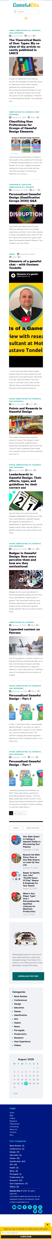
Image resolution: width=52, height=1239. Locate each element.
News (17, 1027)
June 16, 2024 (17, 36)
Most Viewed (33, 828)
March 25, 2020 (18, 404)
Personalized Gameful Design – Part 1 (25, 763)
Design (12, 399)
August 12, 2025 (30, 889)
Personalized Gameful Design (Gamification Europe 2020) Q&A (25, 197)
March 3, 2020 (18, 470)
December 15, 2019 (19, 691)
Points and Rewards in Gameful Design (25, 410)
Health (17, 1023)
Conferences (15, 184)
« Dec (15, 1093)
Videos (12, 254)
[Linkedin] (35, 1211)
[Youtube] (19, 1207)
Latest (16, 828)
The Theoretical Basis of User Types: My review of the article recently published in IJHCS (25, 47)
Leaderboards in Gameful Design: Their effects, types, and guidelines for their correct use (25, 481)
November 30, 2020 (20, 190)
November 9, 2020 (27, 254)
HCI (29, 30)
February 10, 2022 (19, 117)
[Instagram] (40, 1207)
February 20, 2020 (19, 549)
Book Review (20, 996)
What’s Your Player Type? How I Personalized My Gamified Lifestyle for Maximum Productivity (31, 903)
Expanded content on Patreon (24, 631)
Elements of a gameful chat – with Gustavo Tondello (25, 264)
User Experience (16, 33)
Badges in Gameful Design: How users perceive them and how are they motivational (22, 560)
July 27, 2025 (28, 914)
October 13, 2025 (30, 868)
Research (36, 30)
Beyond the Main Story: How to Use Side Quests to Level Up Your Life (31, 860)
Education (26, 184)
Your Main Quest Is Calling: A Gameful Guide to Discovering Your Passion (32, 842)
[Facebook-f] (25, 1207)
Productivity (20, 1034)
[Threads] (35, 1207)
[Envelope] (14, 1207)
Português (19, 1030)
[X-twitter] (30, 1207)
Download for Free (28, 976)
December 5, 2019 (19, 757)
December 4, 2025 (31, 850)
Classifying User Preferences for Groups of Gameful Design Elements (23, 126)
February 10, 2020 (19, 625)
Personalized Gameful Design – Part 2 (25, 697)
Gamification (21, 30)
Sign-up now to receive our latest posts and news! (26, 1229)
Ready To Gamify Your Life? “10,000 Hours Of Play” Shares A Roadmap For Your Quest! (31, 879)
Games (12, 30)
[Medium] (40, 1211)
